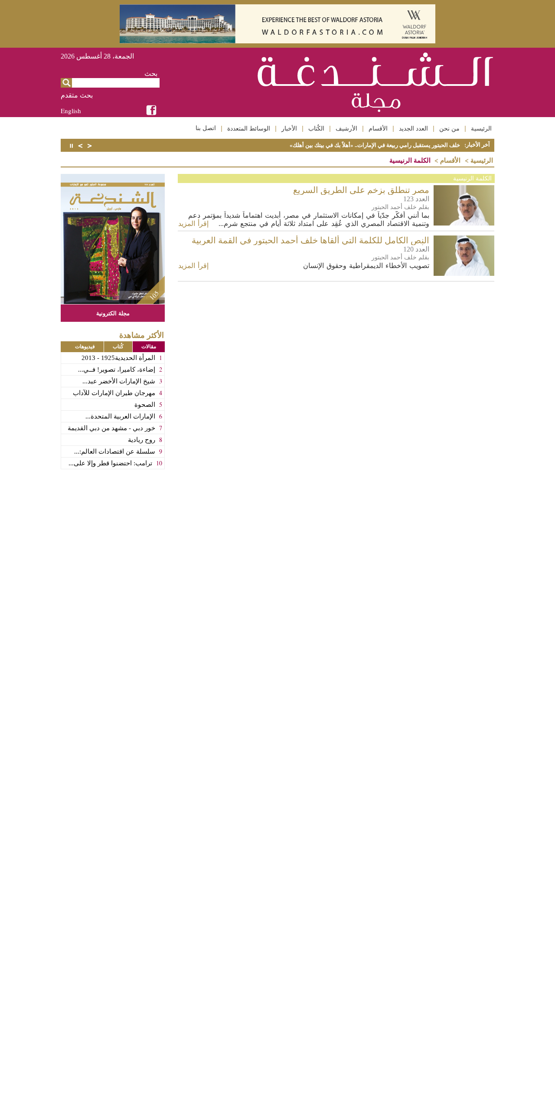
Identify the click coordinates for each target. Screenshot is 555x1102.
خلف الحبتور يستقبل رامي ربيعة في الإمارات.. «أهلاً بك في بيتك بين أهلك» (375, 145)
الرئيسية (481, 128)
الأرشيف (346, 128)
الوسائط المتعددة (248, 128)
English (71, 110)
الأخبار (289, 128)
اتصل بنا (206, 127)
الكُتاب (316, 128)
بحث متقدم (77, 95)
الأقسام (378, 128)
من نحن (449, 128)
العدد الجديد (413, 128)
